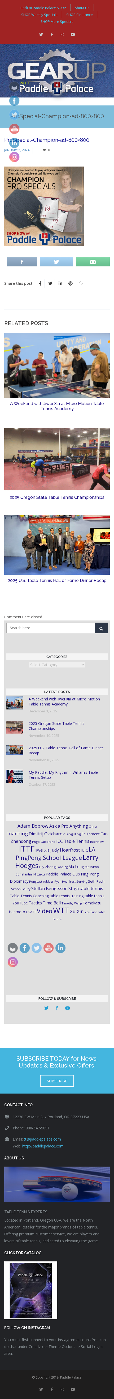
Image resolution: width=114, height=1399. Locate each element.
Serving (81, 881)
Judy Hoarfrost (65, 850)
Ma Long (76, 866)
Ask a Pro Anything (68, 826)
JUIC (84, 850)
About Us (82, 7)
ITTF (26, 848)
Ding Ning (73, 834)
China (93, 826)
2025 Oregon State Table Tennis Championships (57, 497)
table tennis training (67, 895)
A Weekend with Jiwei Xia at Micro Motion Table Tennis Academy (57, 406)
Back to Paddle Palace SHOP (43, 7)
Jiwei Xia (42, 850)
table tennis (91, 888)
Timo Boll (52, 903)
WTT (61, 910)
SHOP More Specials (57, 21)
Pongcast (35, 881)
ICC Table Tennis (72, 841)
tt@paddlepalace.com (42, 1139)
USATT (31, 912)
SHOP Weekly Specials (39, 14)
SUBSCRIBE (57, 1080)
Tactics (35, 903)
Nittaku (39, 874)
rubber (48, 881)
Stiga (73, 888)
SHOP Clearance (79, 14)
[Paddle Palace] (57, 74)
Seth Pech (96, 881)
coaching (17, 833)
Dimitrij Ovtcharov (47, 834)
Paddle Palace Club (63, 874)
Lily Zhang (47, 866)
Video (44, 911)
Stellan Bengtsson (49, 888)
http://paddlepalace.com (43, 1146)
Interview (97, 842)
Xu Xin (77, 911)
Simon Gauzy (20, 889)
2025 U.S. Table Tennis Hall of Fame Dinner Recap (57, 580)
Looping (62, 867)
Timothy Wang (72, 903)
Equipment (90, 833)
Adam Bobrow (33, 826)
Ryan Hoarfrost (65, 881)
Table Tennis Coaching (29, 895)
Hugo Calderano (43, 842)
